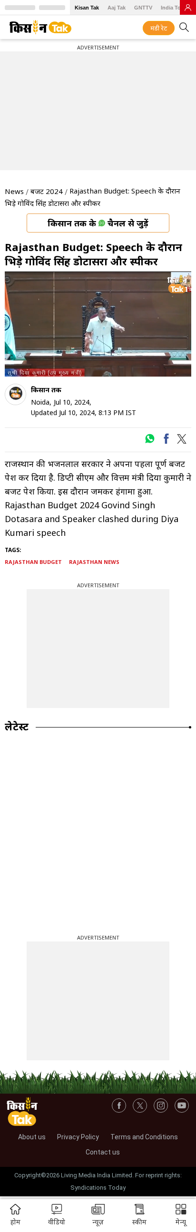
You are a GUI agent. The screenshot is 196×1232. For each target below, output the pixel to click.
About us (32, 1137)
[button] (180, 1215)
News (14, 191)
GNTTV (143, 7)
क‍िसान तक (46, 389)
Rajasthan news (94, 561)
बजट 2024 (46, 191)
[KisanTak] (40, 27)
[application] (98, 324)
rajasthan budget (33, 561)
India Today (175, 7)
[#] (150, 441)
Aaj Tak (117, 7)
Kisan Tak (87, 7)
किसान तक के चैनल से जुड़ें (98, 223)
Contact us (103, 1152)
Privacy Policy (78, 1137)
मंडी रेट (158, 28)
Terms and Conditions (144, 1137)
